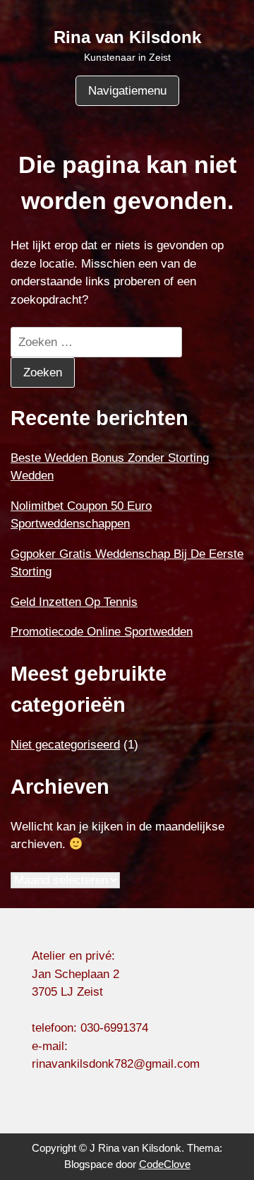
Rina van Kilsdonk (127, 37)
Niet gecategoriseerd (65, 744)
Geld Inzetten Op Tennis (74, 602)
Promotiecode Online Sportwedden (102, 631)
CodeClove (164, 1164)
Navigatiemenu (127, 90)
